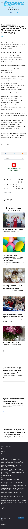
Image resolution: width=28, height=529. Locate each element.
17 (4, 186)
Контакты (3, 451)
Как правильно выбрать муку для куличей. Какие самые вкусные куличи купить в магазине (13, 286)
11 (7, 184)
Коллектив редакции (6, 446)
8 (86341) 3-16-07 (14, 7)
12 (10, 184)
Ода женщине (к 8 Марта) (11, 342)
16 (21, 184)
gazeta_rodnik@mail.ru (14, 9)
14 (16, 184)
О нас (2, 448)
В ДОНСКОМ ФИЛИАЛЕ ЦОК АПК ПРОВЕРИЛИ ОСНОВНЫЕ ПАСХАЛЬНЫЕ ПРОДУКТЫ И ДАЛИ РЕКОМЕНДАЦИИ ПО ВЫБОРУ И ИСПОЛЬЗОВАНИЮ (13, 257)
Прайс (3, 453)
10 (4, 184)
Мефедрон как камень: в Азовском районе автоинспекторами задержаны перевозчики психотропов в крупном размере (13, 401)
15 (18, 184)
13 (13, 184)
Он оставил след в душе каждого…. (14, 229)
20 (13, 186)
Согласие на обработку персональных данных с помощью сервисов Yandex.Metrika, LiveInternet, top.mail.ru (13, 502)
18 (7, 186)
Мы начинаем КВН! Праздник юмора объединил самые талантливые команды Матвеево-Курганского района (14, 315)
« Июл (5, 195)
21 (16, 186)
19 (10, 186)
